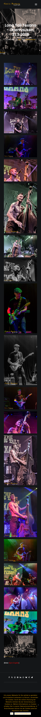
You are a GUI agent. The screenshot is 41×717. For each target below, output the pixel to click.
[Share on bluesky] (26, 677)
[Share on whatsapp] (23, 677)
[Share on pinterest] (17, 677)
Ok (12, 713)
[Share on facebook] (9, 677)
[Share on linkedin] (20, 677)
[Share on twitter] (12, 677)
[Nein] (38, 705)
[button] (36, 4)
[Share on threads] (15, 677)
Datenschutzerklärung (22, 713)
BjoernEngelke (30, 39)
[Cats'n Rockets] (12, 4)
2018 (19, 39)
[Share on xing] (29, 677)
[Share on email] (32, 677)
